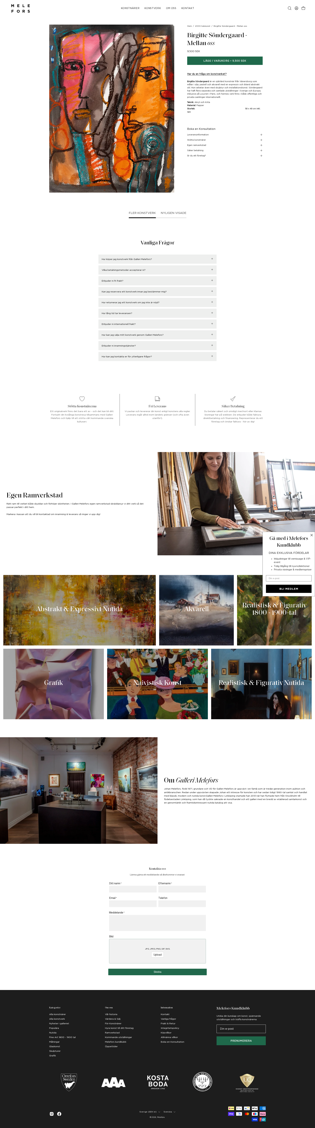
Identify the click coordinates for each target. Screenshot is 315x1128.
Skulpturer (55, 1051)
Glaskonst (54, 1046)
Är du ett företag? (196, 155)
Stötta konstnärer (196, 140)
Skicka (157, 971)
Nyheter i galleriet (59, 1023)
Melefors (161, 1117)
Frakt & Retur (168, 1023)
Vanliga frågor (168, 1019)
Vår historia (111, 1014)
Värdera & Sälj (112, 1019)
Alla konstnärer (57, 1014)
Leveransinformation (198, 134)
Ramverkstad (112, 1032)
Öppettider (111, 1046)
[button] (289, 8)
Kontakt (165, 1014)
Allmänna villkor (169, 1037)
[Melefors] (20, 8)
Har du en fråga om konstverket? (207, 74)
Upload (157, 954)
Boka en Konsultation (201, 128)
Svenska (168, 1112)
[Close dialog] (311, 535)
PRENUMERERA (241, 1040)
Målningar (54, 1041)
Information (167, 1008)
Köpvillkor (166, 1032)
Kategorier (54, 1008)
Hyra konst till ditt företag (119, 1028)
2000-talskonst (202, 26)
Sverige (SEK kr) (148, 1112)
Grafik (52, 1055)
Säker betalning (195, 150)
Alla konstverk (57, 1019)
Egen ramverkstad (196, 145)
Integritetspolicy (170, 1028)
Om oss (109, 1008)
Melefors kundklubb (115, 1041)
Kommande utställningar (118, 1037)
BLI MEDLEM (288, 588)
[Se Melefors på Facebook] (59, 1113)
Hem (189, 26)
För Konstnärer (113, 1023)
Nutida (52, 1032)
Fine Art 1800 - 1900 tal (62, 1037)
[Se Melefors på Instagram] (51, 1113)
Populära (54, 1028)
